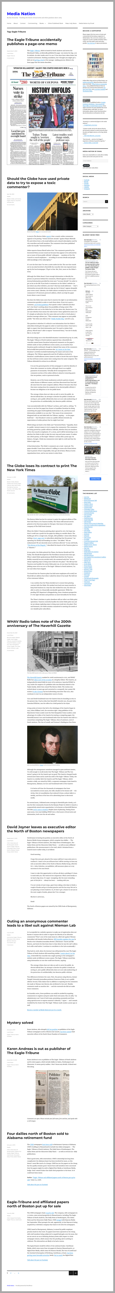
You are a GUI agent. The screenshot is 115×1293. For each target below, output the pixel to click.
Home (9, 23)
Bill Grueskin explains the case (64, 939)
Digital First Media (15, 1218)
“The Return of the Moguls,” (36, 545)
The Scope (87, 574)
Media (8, 196)
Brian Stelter (87, 502)
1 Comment (10, 945)
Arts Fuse (86, 497)
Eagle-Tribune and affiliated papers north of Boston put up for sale (38, 1204)
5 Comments (10, 58)
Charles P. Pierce (88, 504)
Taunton (9, 489)
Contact (23, 23)
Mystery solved (20, 1023)
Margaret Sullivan (89, 543)
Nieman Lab (87, 560)
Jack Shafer (87, 530)
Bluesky (86, 181)
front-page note (39, 538)
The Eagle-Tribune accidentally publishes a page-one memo (34, 42)
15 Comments (10, 204)
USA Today (15, 489)
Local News (10, 53)
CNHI (12, 639)
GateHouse (10, 1155)
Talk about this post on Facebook (37, 1184)
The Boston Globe (87, 91)
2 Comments (10, 650)
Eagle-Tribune (35, 50)
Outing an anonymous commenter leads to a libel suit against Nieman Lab (41, 923)
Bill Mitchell (87, 498)
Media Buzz (87, 550)
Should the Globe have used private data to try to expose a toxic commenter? (38, 183)
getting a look (39, 60)
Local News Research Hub (91, 541)
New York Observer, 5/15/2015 (92, 135)
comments (18, 198)
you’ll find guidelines (41, 304)
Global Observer (88, 527)
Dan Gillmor (87, 516)
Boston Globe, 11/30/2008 (91, 143)
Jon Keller (86, 539)
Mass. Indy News (71, 23)
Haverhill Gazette (16, 641)
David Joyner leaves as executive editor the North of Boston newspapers (41, 829)
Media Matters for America (91, 552)
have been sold (47, 1144)
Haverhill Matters (11, 643)
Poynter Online (88, 567)
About (16, 23)
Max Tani (86, 548)
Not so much (58, 1255)
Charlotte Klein (88, 507)
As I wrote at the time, (63, 349)
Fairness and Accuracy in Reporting (93, 523)
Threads (86, 183)
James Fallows (88, 532)
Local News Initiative (99, 89)
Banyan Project (11, 637)
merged (59, 1220)
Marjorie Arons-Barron (90, 544)
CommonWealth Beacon (90, 511)
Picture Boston (88, 566)
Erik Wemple (87, 521)
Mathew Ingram (88, 546)
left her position (52, 1029)
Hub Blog (86, 529)
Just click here (91, 43)
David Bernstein (88, 518)
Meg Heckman (88, 553)
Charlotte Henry (88, 506)
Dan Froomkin (88, 514)
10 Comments (11, 493)
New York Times (16, 485)
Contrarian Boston (89, 513)
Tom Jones (87, 582)
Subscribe (86, 165)
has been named (65, 1032)
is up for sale (50, 1213)
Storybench (87, 573)
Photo (37, 232)
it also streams (38, 691)
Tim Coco (17, 646)
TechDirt (86, 576)
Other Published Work (55, 23)
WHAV (9, 648)
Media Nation (21, 13)
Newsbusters (87, 559)
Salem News (14, 852)
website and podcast (88, 82)
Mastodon (87, 185)
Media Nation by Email (86, 23)
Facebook (86, 180)
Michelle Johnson (89, 555)
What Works (87, 585)
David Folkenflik (88, 520)
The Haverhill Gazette (34, 677)
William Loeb (15, 648)
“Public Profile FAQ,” (58, 319)
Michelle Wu (10, 202)
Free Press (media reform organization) (94, 525)
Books (42, 23)
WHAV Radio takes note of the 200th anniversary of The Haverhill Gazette (39, 623)
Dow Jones (14, 483)
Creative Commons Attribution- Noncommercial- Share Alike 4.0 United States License (94, 104)
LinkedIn (86, 187)
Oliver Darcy (87, 562)
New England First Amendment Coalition (95, 557)
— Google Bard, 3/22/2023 (90, 125)
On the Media (87, 564)
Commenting (32, 23)
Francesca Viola (11, 939)
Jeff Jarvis (86, 536)
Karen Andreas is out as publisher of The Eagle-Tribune (38, 1051)
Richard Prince (88, 571)
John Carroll (87, 537)
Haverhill (17, 200)
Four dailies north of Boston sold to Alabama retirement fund (38, 1136)
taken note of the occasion (43, 680)
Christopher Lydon (89, 509)
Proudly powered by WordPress (24, 1285)
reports (48, 236)
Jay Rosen (86, 534)
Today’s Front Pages (89, 580)
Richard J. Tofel (88, 569)
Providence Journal (12, 487)
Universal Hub (88, 583)
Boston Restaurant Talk (90, 500)
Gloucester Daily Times (13, 848)
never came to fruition (40, 809)
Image (41, 765)
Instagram (87, 189)
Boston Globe (10, 198)
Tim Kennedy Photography (91, 578)
